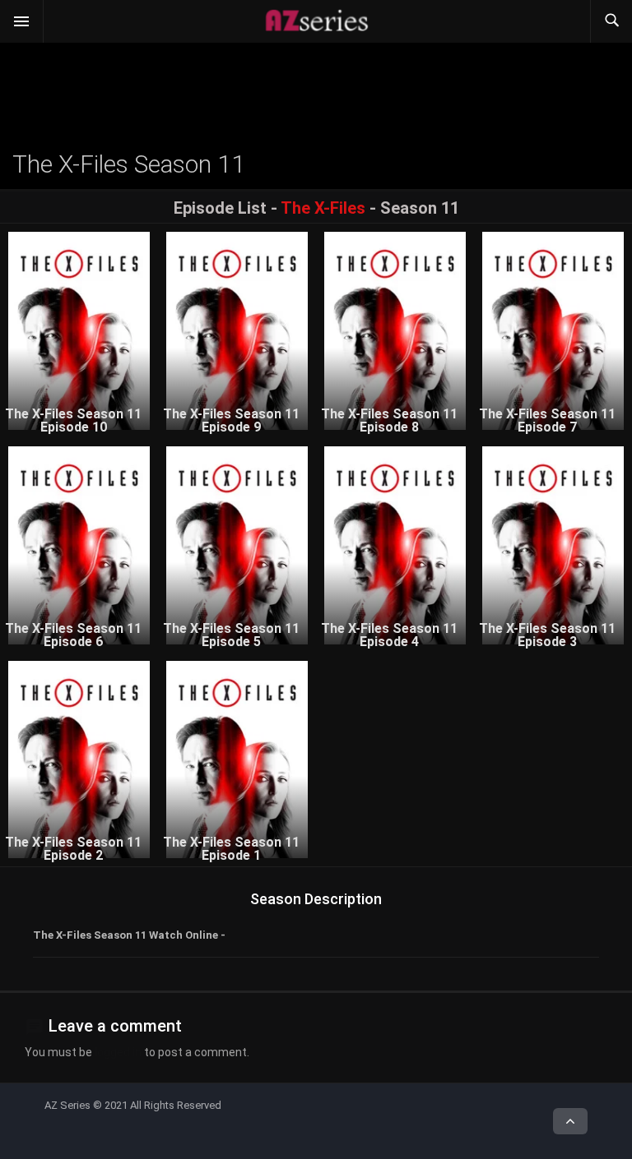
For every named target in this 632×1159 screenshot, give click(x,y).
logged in (118, 1052)
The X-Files (323, 208)
